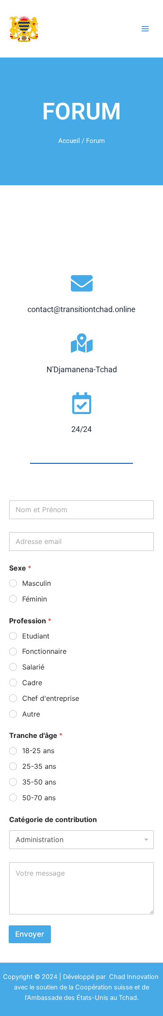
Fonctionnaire (44, 651)
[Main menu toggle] (145, 29)
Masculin (36, 583)
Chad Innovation (134, 977)
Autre (31, 714)
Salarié (33, 667)
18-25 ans (38, 750)
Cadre (32, 682)
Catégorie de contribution (53, 820)
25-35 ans (39, 766)
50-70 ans (39, 797)
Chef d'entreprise (50, 698)
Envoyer (29, 934)
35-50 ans (39, 782)
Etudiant (36, 636)
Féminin (34, 599)
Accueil (69, 141)
